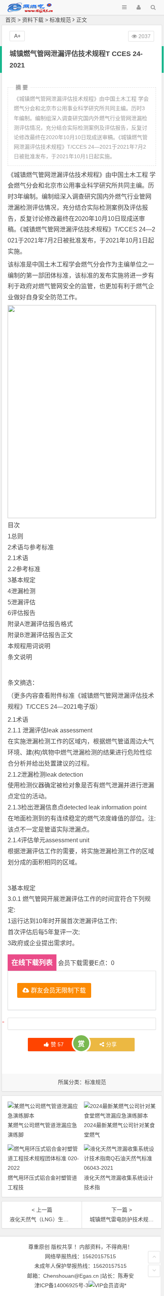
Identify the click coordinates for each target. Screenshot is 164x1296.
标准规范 (60, 20)
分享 (111, 1044)
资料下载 (32, 20)
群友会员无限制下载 (58, 990)
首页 (10, 20)
